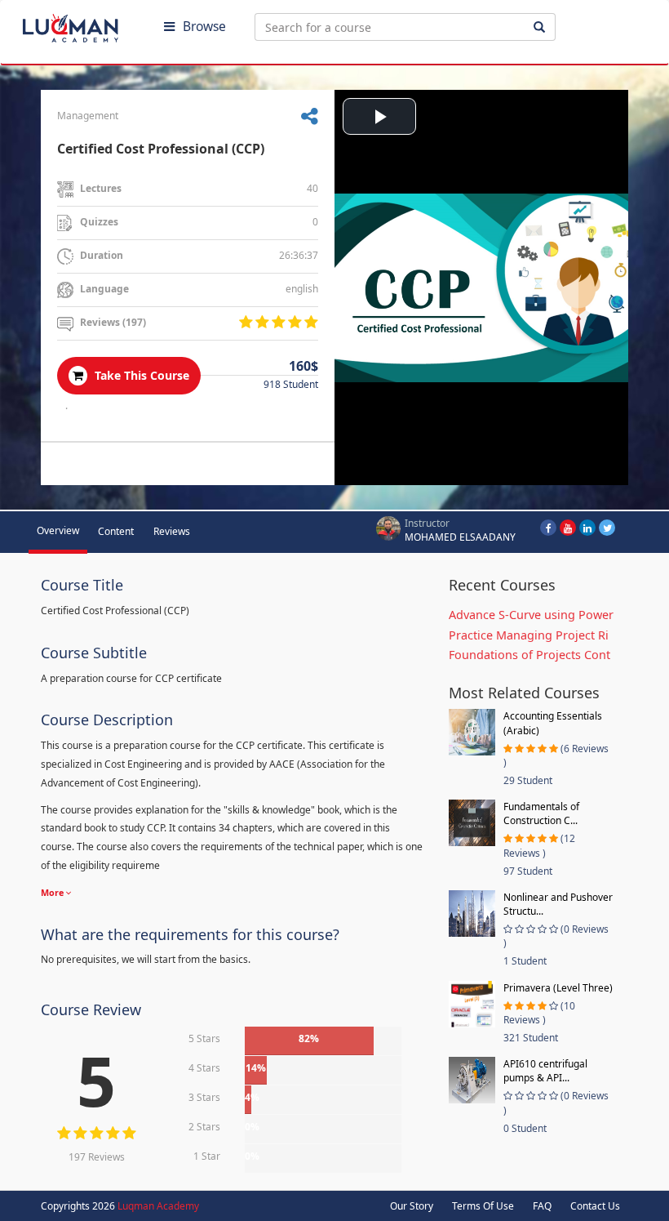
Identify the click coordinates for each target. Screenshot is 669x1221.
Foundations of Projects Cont (529, 654)
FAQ (542, 1206)
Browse (204, 26)
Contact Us (595, 1206)
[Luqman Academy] (82, 24)
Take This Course (140, 375)
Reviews (171, 531)
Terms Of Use (483, 1206)
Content (116, 531)
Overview (58, 530)
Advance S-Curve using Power (531, 614)
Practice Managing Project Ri (529, 635)
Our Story (411, 1206)
